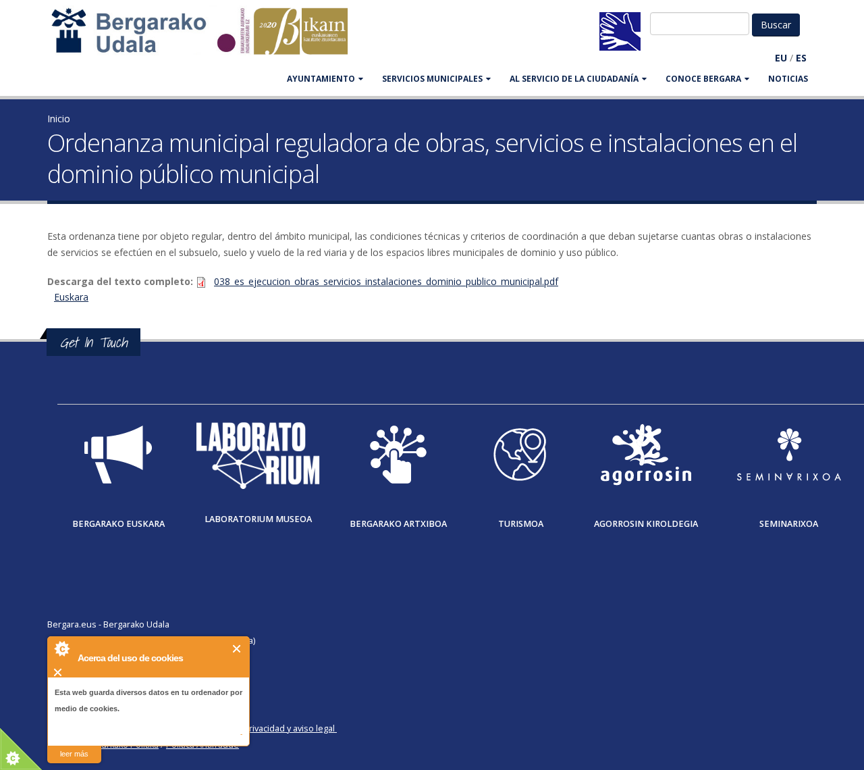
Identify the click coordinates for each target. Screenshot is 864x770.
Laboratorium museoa (258, 519)
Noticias (788, 78)
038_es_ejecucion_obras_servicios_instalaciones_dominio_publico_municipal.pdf (386, 281)
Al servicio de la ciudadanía (574, 78)
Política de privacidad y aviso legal (267, 728)
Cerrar (237, 648)
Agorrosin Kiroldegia (646, 524)
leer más (74, 754)
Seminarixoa (788, 524)
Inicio (58, 118)
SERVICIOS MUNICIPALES (432, 78)
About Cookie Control (61, 648)
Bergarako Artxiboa (398, 524)
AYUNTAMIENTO (321, 78)
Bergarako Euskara (118, 524)
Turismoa (520, 524)
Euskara (71, 296)
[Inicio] (206, 37)
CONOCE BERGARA (703, 78)
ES (801, 57)
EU (781, 57)
